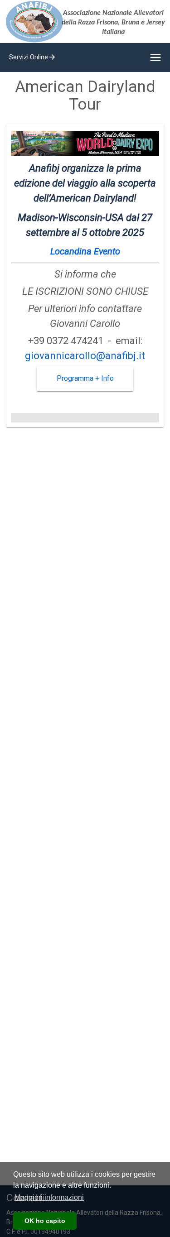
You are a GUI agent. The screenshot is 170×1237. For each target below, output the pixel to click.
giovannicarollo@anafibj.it (85, 355)
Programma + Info (85, 378)
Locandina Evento (85, 251)
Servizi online (32, 57)
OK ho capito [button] (44, 1220)
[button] (49, 1197)
